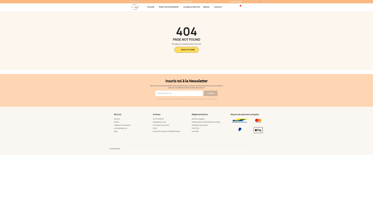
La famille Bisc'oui (191, 7)
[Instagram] (251, 148)
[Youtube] (256, 148)
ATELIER (150, 7)
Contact (218, 7)
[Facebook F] (261, 148)
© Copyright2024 (115, 149)
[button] (233, 7)
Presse (206, 7)
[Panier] (239, 7)
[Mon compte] (236, 7)
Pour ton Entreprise (169, 7)
